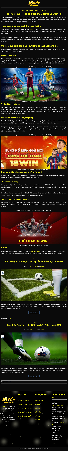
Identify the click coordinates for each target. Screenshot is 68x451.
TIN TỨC (37, 420)
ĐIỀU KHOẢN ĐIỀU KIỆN (25, 412)
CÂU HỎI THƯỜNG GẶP (25, 416)
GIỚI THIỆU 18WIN (23, 400)
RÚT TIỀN (38, 412)
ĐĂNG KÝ (38, 404)
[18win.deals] (34, 3)
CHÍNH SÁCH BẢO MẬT (25, 404)
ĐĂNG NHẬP (39, 400)
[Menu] (2, 4)
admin (42, 266)
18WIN (31, 29)
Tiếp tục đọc (34, 312)
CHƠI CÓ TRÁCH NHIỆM (25, 408)
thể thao (34, 259)
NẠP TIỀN (38, 408)
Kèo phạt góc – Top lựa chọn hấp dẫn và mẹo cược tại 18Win (34, 261)
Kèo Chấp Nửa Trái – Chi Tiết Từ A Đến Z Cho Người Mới (34, 325)
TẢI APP (37, 416)
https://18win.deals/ (58, 405)
